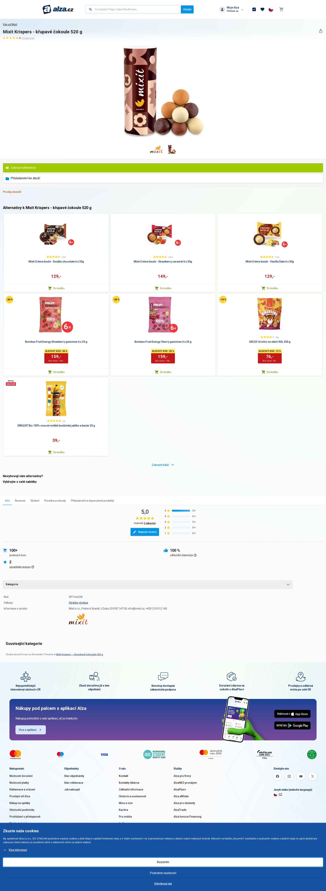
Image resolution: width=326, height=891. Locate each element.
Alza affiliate (181, 796)
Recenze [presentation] (20, 500)
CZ (280, 794)
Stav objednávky (74, 775)
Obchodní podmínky (21, 809)
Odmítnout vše (163, 883)
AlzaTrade (180, 809)
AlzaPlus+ (180, 789)
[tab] (7, 500)
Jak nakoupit (72, 789)
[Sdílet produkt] (320, 31)
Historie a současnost (132, 796)
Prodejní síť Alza (19, 796)
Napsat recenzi (147, 531)
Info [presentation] (7, 500)
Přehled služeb (18, 823)
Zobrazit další (160, 464)
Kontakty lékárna (129, 782)
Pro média (125, 816)
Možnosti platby (19, 782)
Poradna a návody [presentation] (55, 500)
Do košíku (59, 288)
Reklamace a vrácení (22, 789)
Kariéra (123, 809)
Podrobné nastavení (163, 873)
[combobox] (133, 9)
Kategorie (12, 584)
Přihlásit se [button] (232, 11)
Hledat (187, 9)
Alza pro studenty (184, 803)
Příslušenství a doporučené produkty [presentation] (92, 500)
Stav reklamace (73, 782)
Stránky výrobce (78, 602)
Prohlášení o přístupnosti (24, 816)
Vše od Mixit (10, 24)
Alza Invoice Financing (187, 816)
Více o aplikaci (28, 729)
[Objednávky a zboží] (254, 9)
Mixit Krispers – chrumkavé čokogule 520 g (79, 654)
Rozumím (163, 862)
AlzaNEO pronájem (185, 782)
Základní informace (131, 789)
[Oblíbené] (262, 9)
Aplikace (124, 823)
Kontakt (123, 775)
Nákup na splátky (19, 803)
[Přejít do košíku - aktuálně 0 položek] (281, 9)
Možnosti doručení (21, 775)
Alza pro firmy (182, 775)
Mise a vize (126, 803)
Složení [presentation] (35, 500)
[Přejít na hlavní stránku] (58, 9)
